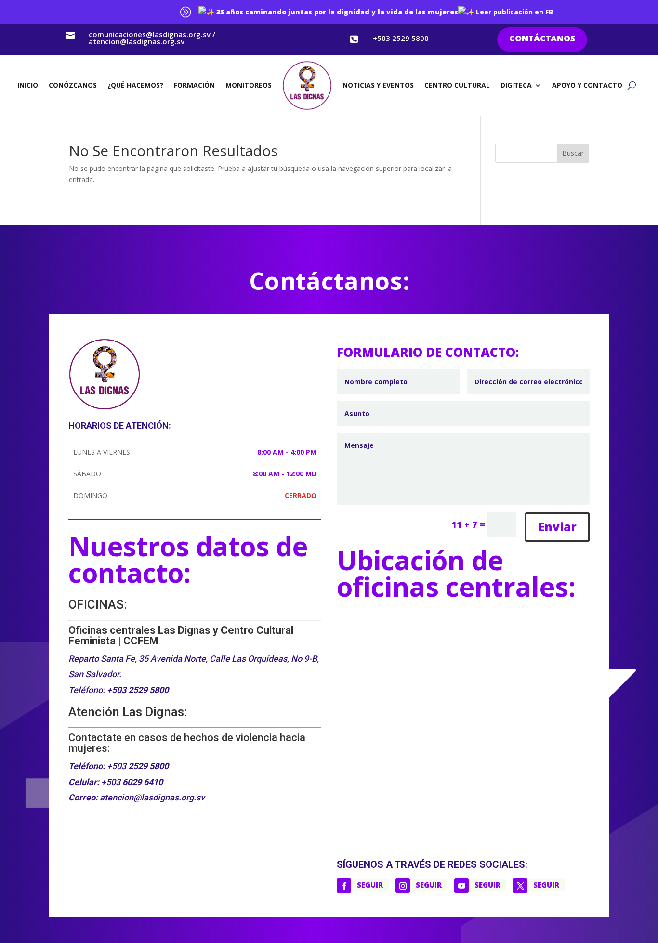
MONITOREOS (248, 85)
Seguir (370, 885)
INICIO (27, 85)
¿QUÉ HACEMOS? (135, 85)
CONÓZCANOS (73, 85)
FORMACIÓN (194, 85)
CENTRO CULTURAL (457, 85)
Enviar (557, 527)
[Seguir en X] (520, 885)
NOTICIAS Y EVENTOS (378, 85)
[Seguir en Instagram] (402, 885)
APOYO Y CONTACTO (587, 85)
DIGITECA (516, 85)
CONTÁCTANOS (542, 39)
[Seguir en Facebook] (344, 885)
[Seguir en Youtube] (461, 885)
